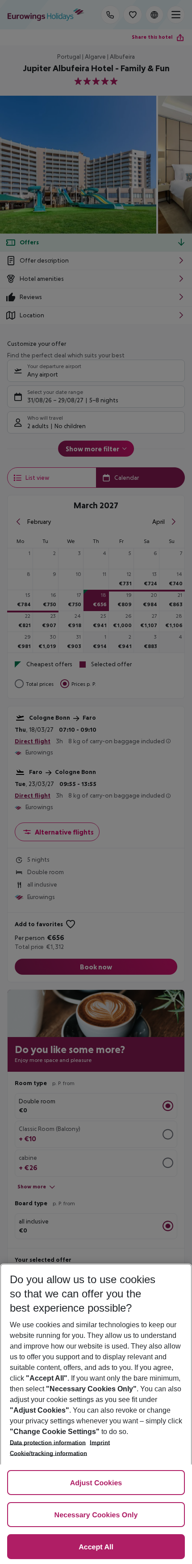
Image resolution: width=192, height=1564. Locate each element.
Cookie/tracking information (48, 1453)
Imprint (100, 1442)
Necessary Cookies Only (96, 1515)
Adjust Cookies (96, 1483)
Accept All (96, 1547)
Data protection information (48, 1442)
